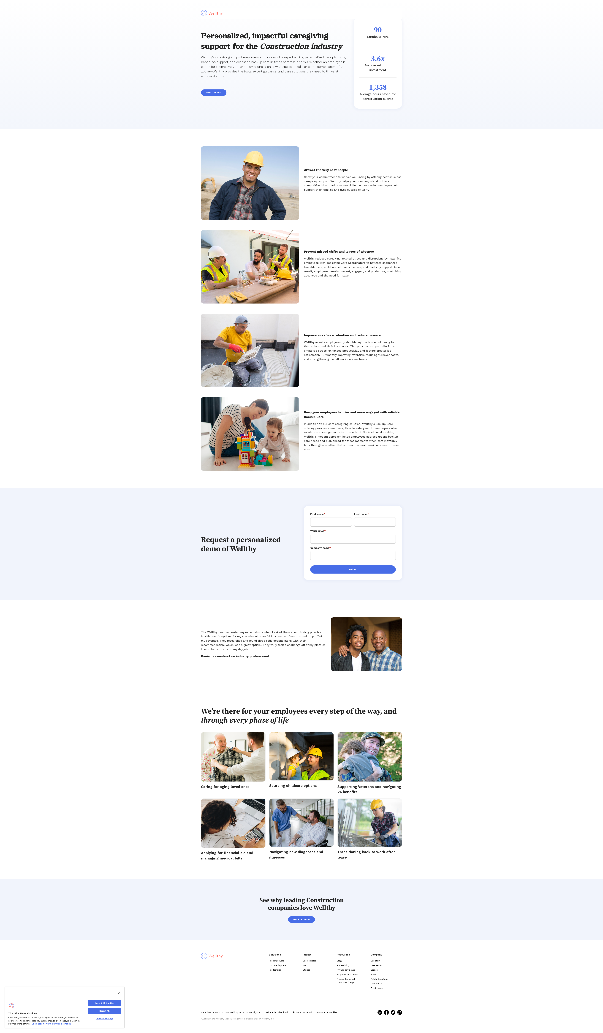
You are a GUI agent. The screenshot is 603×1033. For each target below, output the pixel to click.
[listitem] (380, 1012)
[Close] (118, 993)
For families (275, 970)
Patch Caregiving (379, 979)
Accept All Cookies (104, 1003)
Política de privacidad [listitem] (276, 1012)
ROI (304, 965)
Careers (374, 970)
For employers (276, 960)
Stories (306, 970)
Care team (376, 965)
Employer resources (347, 974)
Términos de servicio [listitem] (302, 1012)
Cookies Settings (104, 1018)
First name (317, 514)
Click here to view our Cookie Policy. (51, 1024)
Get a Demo (213, 92)
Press (373, 974)
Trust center (377, 988)
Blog (339, 960)
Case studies (309, 960)
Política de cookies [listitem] (327, 1012)
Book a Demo (301, 919)
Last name (361, 514)
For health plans (277, 965)
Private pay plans (346, 970)
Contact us (376, 983)
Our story (375, 960)
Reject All (104, 1011)
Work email (318, 530)
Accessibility (343, 965)
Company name (320, 547)
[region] (64, 1007)
